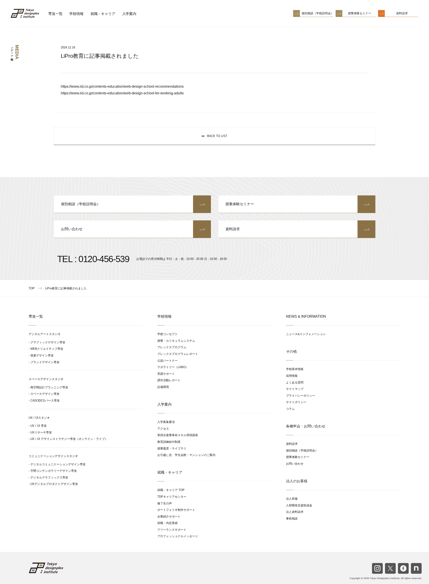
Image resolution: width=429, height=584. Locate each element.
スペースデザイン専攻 (44, 394)
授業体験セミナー (359, 13)
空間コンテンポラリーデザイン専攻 (53, 470)
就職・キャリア (102, 14)
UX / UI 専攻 (38, 425)
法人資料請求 (294, 512)
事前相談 (292, 518)
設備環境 (163, 387)
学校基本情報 (294, 369)
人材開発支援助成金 (299, 505)
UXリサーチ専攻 (41, 432)
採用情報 (292, 375)
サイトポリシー (296, 402)
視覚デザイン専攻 (42, 355)
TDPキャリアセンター (171, 496)
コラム (290, 408)
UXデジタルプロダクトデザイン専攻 (54, 484)
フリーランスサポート (171, 529)
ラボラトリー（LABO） (172, 367)
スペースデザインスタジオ (46, 379)
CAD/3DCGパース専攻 (45, 400)
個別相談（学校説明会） (317, 13)
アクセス (163, 428)
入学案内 (129, 14)
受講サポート (166, 373)
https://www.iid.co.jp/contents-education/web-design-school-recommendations (122, 86)
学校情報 (76, 14)
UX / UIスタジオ (39, 417)
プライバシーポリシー (300, 395)
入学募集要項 (166, 422)
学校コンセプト (167, 334)
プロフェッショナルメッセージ (177, 536)
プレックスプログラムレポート (177, 354)
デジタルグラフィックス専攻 (49, 477)
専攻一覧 (55, 14)
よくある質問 (294, 382)
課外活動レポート (169, 380)
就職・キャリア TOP (171, 490)
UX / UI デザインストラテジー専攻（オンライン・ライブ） (69, 439)
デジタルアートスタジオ (45, 334)
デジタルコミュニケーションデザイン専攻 (58, 464)
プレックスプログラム (171, 347)
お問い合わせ (71, 229)
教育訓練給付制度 (169, 441)
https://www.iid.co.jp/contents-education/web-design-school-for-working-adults (122, 93)
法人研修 (292, 498)
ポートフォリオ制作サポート (176, 510)
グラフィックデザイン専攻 (47, 342)
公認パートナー (167, 360)
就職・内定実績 (167, 523)
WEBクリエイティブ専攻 (46, 348)
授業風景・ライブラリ (171, 448)
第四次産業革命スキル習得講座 (177, 435)
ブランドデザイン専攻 (44, 362)
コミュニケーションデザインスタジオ (53, 456)
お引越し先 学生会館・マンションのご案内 (186, 455)
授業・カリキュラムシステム (176, 340)
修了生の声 (164, 503)
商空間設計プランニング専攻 (49, 387)
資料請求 (402, 13)
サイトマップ (294, 389)
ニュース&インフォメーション (306, 334)
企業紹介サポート (169, 516)
